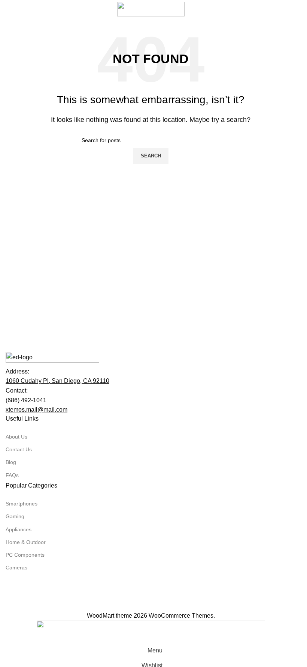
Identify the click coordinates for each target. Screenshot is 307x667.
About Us (16, 437)
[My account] (296, 8)
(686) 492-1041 (26, 400)
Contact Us (19, 449)
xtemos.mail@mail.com (36, 409)
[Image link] (52, 359)
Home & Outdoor (26, 542)
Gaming (15, 516)
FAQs (12, 475)
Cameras (16, 568)
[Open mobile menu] (8, 8)
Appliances (18, 529)
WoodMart (100, 615)
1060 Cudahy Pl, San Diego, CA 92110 (57, 381)
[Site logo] (151, 9)
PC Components (25, 555)
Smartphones (21, 504)
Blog (11, 462)
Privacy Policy (120, 606)
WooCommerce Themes (181, 615)
